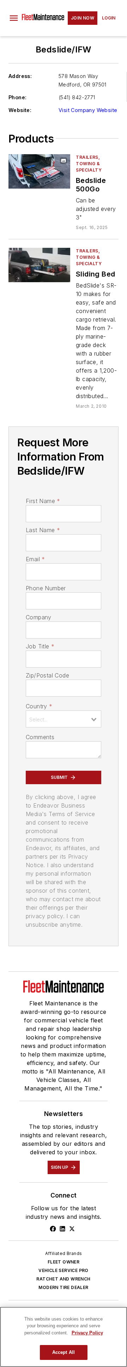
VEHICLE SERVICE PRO (63, 1270)
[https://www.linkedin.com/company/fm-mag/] (62, 1228)
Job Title (40, 646)
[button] (13, 18)
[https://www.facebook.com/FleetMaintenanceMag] (52, 1228)
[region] (63, 1337)
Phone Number (46, 588)
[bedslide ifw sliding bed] (39, 265)
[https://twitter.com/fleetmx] (71, 1228)
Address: (20, 76)
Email (35, 559)
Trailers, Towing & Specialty (89, 164)
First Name (43, 500)
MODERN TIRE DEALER (63, 1287)
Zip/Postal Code (47, 675)
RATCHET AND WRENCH (63, 1279)
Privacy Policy (87, 1332)
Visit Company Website (88, 110)
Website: (19, 110)
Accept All (63, 1352)
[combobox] (63, 718)
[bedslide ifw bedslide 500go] (39, 171)
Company (39, 617)
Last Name (43, 530)
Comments (40, 737)
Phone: (17, 97)
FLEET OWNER (63, 1262)
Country (39, 706)
